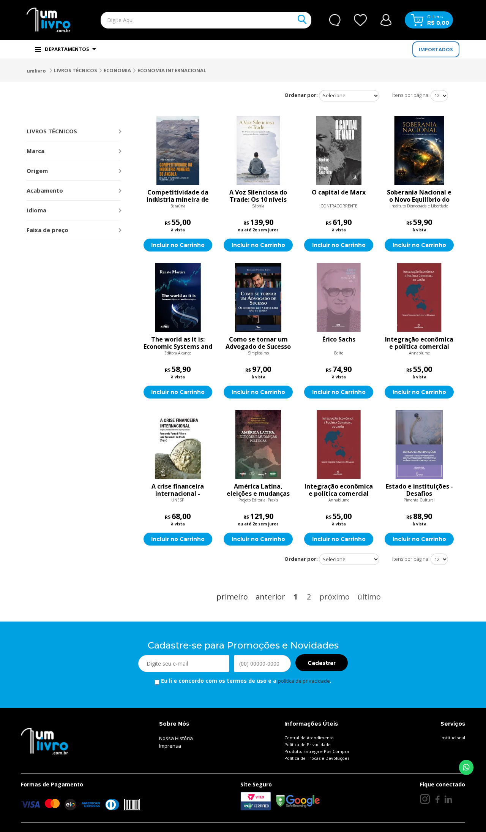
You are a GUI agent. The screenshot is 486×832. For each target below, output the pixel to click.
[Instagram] (425, 799)
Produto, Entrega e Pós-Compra (316, 751)
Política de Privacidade (307, 744)
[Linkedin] (448, 799)
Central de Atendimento (309, 737)
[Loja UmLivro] (48, 20)
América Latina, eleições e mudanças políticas (258, 490)
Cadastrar (322, 663)
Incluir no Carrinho (178, 245)
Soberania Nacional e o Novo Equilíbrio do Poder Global (419, 196)
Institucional (452, 737)
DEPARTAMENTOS (67, 49)
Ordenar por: (301, 95)
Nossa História (176, 738)
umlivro (36, 70)
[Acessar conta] (385, 19)
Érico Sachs (338, 339)
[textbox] (188, 20)
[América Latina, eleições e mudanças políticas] (258, 444)
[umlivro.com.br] (44, 740)
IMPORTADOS (436, 49)
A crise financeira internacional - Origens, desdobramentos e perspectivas (178, 490)
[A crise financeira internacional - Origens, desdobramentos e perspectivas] (178, 444)
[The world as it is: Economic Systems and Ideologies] (178, 297)
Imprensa (170, 745)
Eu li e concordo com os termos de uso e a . (245, 680)
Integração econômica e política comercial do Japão (419, 343)
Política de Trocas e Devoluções (316, 758)
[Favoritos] (360, 20)
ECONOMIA (117, 70)
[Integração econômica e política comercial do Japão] (419, 297)
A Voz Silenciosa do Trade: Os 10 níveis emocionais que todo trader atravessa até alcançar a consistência (258, 196)
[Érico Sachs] (338, 297)
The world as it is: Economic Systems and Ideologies (178, 343)
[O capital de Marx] (338, 150)
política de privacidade (304, 680)
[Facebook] (437, 799)
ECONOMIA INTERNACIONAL (171, 70)
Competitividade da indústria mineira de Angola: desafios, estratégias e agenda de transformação (178, 196)
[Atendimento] (335, 20)
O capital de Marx (339, 192)
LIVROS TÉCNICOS (75, 70)
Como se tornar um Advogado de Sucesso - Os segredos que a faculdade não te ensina (258, 343)
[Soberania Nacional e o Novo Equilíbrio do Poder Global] (419, 150)
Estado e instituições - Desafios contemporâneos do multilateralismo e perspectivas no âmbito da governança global (419, 490)
